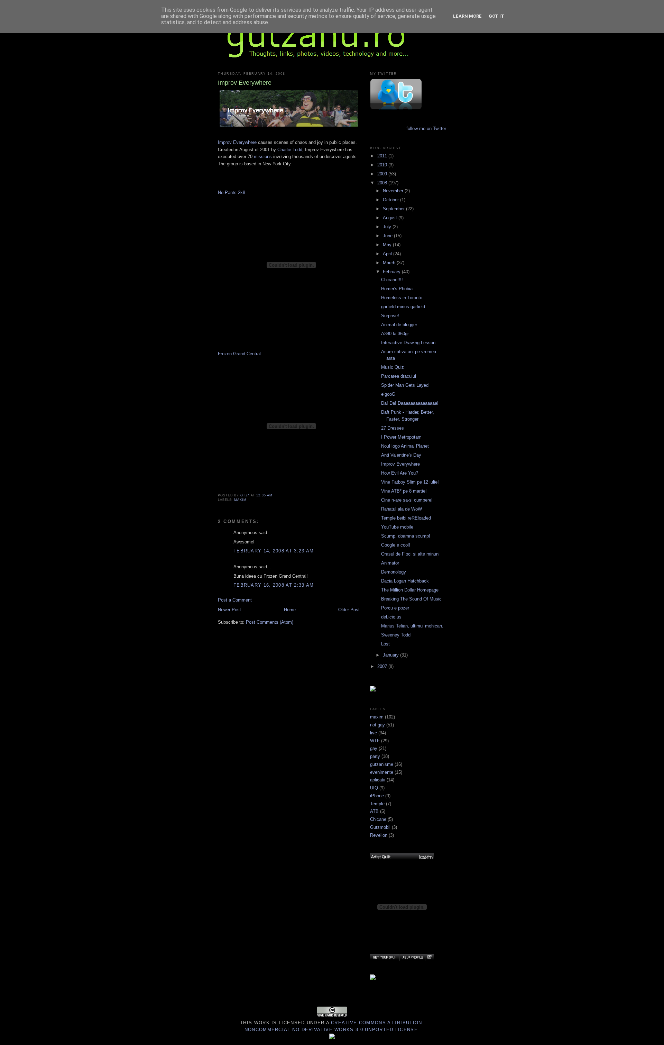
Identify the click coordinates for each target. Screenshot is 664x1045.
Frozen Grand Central (239, 353)
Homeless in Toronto (401, 297)
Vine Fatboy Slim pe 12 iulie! (410, 482)
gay (373, 748)
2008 (382, 182)
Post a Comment (235, 600)
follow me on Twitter (426, 128)
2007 (382, 666)
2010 (382, 164)
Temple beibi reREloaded (406, 518)
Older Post (349, 609)
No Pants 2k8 (231, 192)
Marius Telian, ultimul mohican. (412, 626)
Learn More (467, 16)
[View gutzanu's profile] (412, 957)
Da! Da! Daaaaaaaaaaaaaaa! (410, 403)
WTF (375, 740)
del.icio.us (391, 617)
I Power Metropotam (401, 437)
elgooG (388, 394)
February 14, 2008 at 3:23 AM (273, 550)
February (392, 271)
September (394, 208)
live (373, 732)
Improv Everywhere (237, 142)
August (390, 217)
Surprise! (390, 315)
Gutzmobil (380, 827)
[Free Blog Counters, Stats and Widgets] (332, 1037)
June (388, 235)
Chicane (378, 819)
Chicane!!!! (392, 279)
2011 (382, 155)
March (390, 262)
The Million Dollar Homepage (410, 590)
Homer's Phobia (397, 288)
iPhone (377, 795)
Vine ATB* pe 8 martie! (404, 491)
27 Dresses (392, 428)
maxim (240, 500)
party (375, 756)
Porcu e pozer (395, 608)
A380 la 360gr (395, 333)
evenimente (381, 772)
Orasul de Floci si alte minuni (410, 554)
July (388, 226)
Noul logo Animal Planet (405, 446)
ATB (374, 811)
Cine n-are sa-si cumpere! (407, 500)
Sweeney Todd (396, 635)
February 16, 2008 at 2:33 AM (273, 585)
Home (290, 609)
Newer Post (229, 609)
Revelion (378, 835)
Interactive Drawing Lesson (408, 342)
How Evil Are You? (399, 473)
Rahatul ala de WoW (401, 509)
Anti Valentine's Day (401, 455)
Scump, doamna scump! (405, 536)
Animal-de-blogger (399, 324)
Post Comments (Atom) (269, 622)
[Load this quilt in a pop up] (429, 957)
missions (263, 156)
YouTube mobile (397, 527)
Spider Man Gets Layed (404, 385)
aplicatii (377, 779)
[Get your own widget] (384, 957)
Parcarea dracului (398, 376)
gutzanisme (381, 764)
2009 (382, 173)
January (391, 655)
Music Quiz (392, 367)
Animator (390, 563)
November (394, 190)
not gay (377, 724)
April (388, 253)
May (388, 244)
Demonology (393, 572)
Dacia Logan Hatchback (405, 581)
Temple (377, 803)
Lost (385, 644)
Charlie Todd (289, 149)
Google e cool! (395, 545)
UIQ (374, 787)
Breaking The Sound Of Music (411, 599)
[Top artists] (402, 856)
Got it (496, 16)
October (391, 199)
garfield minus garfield (403, 306)
